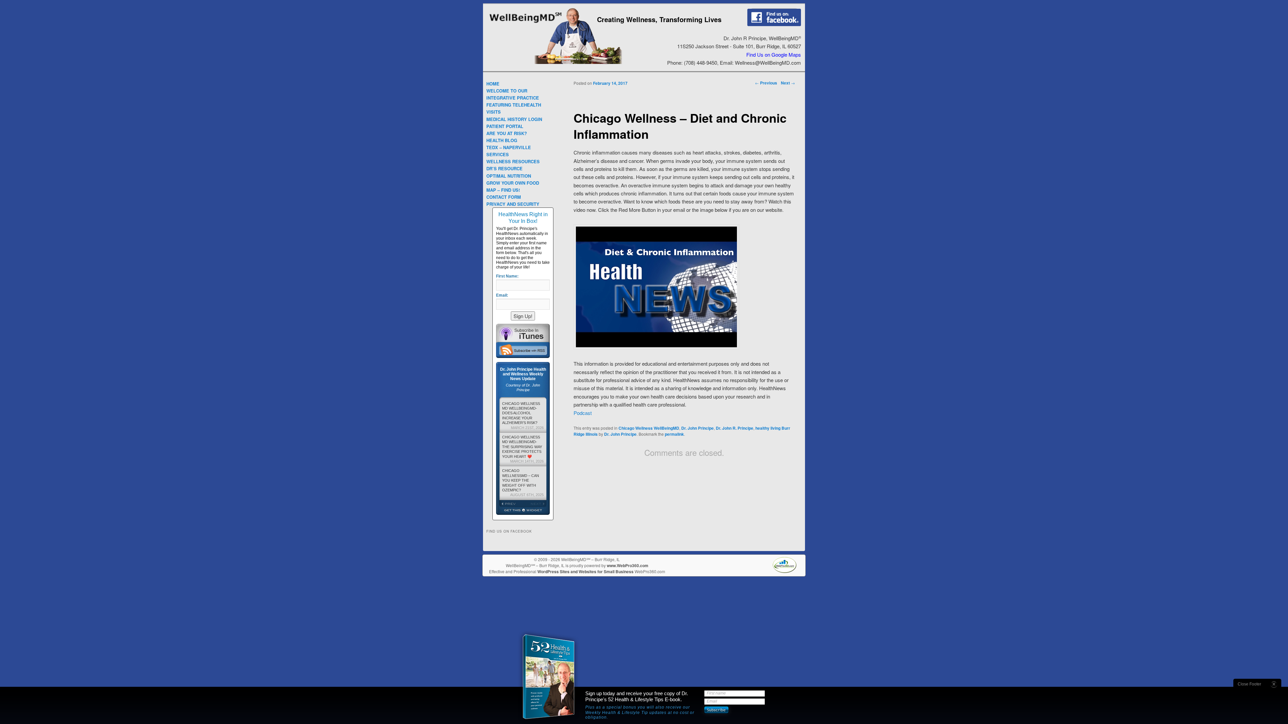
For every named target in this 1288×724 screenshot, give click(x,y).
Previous (766, 83)
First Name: (507, 276)
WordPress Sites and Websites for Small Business (585, 571)
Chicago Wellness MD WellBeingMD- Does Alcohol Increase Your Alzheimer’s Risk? (523, 416)
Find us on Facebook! (774, 17)
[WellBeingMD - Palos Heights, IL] (525, 23)
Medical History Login (514, 119)
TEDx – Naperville (508, 147)
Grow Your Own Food (512, 183)
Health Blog (501, 140)
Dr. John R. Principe (734, 428)
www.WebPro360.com (627, 565)
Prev (511, 504)
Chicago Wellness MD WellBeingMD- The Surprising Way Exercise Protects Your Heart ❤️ (523, 449)
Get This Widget (523, 510)
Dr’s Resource (504, 168)
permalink (674, 434)
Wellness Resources (513, 161)
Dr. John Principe (697, 428)
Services (497, 154)
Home (492, 83)
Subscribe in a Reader (523, 349)
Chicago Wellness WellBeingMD (649, 428)
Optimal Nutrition (508, 176)
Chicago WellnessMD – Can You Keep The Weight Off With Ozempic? (523, 483)
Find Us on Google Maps (773, 54)
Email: (502, 295)
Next (788, 83)
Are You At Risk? (506, 133)
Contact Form (503, 197)
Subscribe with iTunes (523, 333)
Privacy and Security (512, 204)
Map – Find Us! (503, 190)
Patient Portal (504, 126)
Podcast (583, 412)
